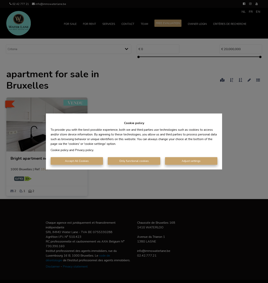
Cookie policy (59, 150)
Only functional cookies (134, 161)
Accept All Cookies (77, 161)
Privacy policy (84, 150)
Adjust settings (191, 161)
